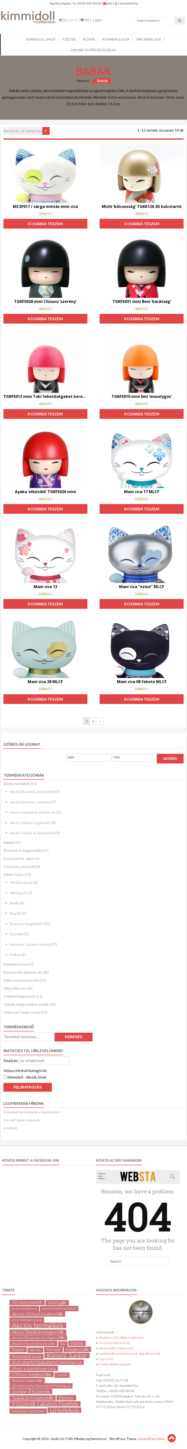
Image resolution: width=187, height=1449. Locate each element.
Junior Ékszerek (31, 1391)
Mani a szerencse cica (34, 1368)
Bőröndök (35, 1350)
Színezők (62, 1375)
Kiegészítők (77, 1349)
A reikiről (10, 1128)
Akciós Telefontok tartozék (27, 1319)
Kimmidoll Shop (41, 39)
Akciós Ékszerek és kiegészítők (38, 1337)
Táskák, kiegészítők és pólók (25, 1004)
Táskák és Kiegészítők (27, 1380)
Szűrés (170, 759)
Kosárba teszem (45, 223)
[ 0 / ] (69, 20)
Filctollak (16, 934)
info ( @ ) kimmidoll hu (122, 3)
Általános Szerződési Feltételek (121, 1337)
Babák (8, 842)
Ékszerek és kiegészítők (22, 850)
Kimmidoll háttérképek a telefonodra (31, 1112)
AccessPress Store (152, 1439)
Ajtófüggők (18, 892)
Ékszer (66, 1397)
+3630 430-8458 (89, 3)
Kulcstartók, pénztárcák (22, 972)
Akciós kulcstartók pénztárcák (32, 812)
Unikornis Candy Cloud (21, 1012)
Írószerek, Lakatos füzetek (29, 944)
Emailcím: (11, 1060)
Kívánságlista (115, 39)
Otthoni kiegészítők (19, 996)
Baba (62, 1344)
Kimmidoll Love (15, 964)
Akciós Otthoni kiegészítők (30, 822)
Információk (148, 39)
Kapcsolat (106, 1359)
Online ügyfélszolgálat (94, 50)
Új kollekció (64, 1410)
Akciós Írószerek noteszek (33, 1343)
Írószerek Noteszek (28, 1411)
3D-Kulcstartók (21, 882)
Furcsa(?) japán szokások (21, 1120)
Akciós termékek (16, 783)
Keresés (73, 1037)
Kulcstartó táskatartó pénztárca (46, 1362)
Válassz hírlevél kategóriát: (25, 1070)
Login (97, 20)
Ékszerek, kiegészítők (26, 924)
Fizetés (69, 39)
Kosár (89, 39)
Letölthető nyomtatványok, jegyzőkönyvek (130, 1353)
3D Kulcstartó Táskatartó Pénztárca (41, 1386)
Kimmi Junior (13, 874)
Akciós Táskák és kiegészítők (32, 833)
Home (82, 80)
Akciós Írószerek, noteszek (30, 802)
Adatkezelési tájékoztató (116, 1348)
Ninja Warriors (15, 988)
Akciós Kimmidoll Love (24, 1308)
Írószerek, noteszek (19, 866)
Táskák (14, 954)
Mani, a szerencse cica (21, 980)
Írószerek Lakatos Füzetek (45, 1403)
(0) (86, 20)
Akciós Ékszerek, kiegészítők (31, 791)
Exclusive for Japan (19, 858)
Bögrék (15, 913)
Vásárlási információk (114, 1343)
